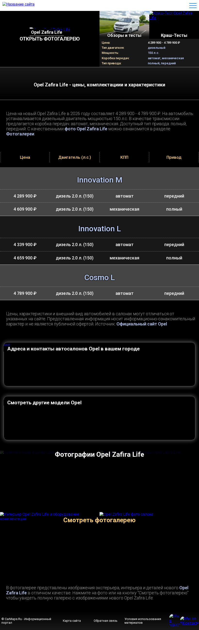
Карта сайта (72, 620)
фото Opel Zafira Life (86, 128)
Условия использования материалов (142, 620)
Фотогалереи (20, 133)
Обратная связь (105, 620)
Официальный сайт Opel (141, 323)
